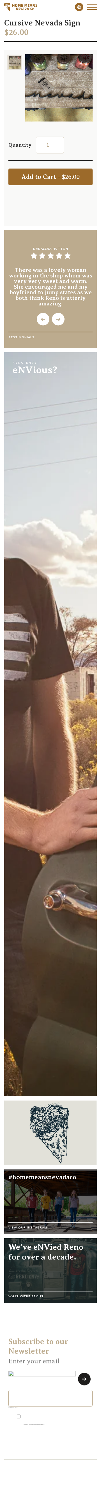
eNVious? (35, 369)
